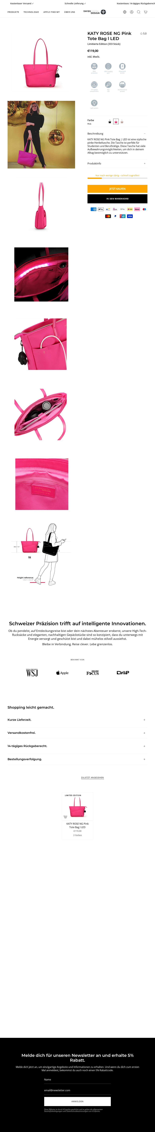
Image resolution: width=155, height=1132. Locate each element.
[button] (13, 12)
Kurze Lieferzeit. (19, 720)
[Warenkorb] (145, 12)
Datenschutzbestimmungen (77, 1111)
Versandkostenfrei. (22, 733)
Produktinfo (94, 163)
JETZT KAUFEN (117, 188)
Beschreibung (95, 133)
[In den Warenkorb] (65, 817)
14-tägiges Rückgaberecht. (27, 746)
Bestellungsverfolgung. (25, 759)
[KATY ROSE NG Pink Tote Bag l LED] (77, 806)
